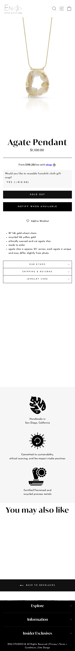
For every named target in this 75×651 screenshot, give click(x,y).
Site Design (44, 648)
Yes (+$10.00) (18, 182)
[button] (37, 221)
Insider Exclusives (37, 633)
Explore (37, 605)
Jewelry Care (37, 279)
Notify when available (37, 207)
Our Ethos (37, 264)
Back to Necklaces (40, 585)
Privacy (53, 644)
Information (37, 619)
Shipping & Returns (37, 272)
